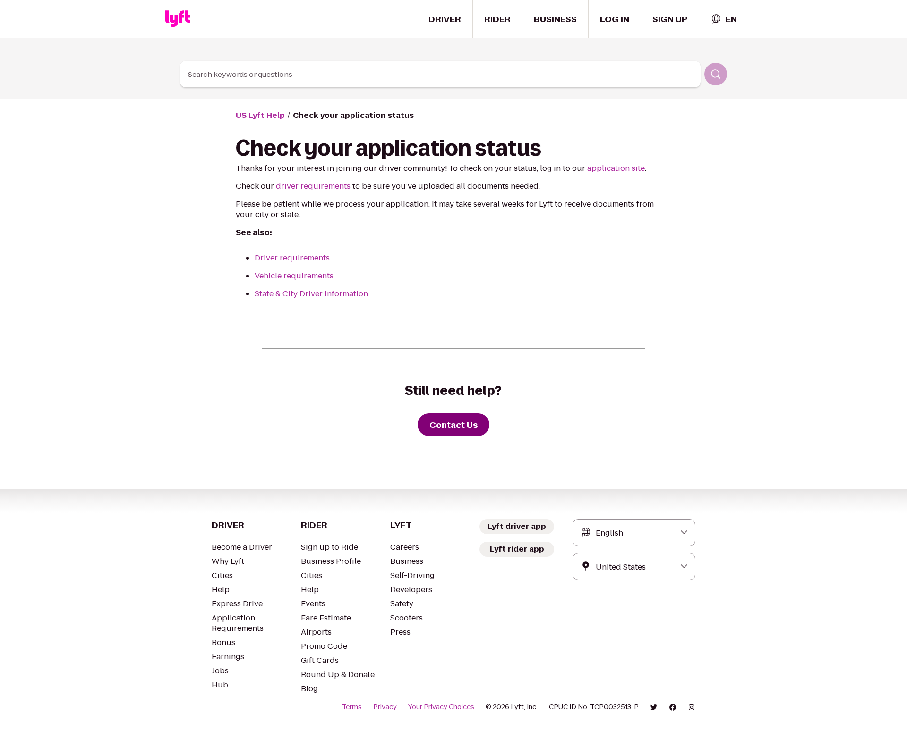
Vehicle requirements (294, 275)
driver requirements (313, 186)
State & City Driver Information (311, 293)
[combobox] (723, 19)
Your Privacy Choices (441, 707)
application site (616, 168)
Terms (352, 707)
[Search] (715, 74)
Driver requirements (292, 257)
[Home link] (178, 19)
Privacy (385, 707)
